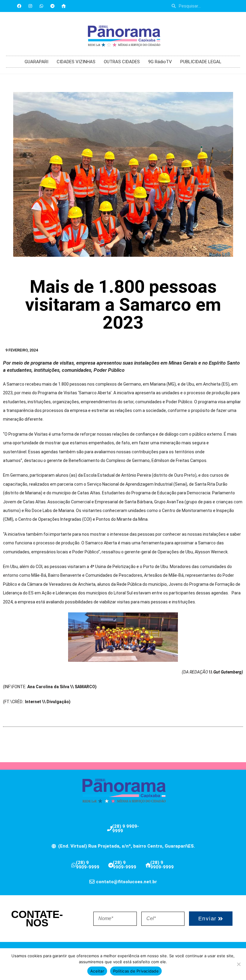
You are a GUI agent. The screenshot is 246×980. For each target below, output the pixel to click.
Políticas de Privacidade (136, 971)
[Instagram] (30, 6)
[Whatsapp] (41, 6)
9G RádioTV (160, 61)
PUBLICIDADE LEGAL (200, 61)
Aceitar (97, 971)
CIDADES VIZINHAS (76, 61)
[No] (239, 964)
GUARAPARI (36, 61)
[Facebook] (19, 6)
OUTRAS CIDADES (122, 61)
